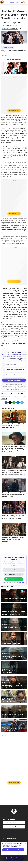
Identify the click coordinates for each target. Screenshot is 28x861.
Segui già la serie (8, 47)
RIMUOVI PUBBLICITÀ (14, 110)
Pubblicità (17, 834)
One (24, 393)
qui (2, 124)
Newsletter (5, 840)
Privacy (14, 833)
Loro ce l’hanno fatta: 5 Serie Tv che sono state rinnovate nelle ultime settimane (13, 539)
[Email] (22, 402)
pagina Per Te (6, 51)
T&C (24, 833)
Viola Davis (4, 398)
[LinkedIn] (18, 402)
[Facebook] (6, 402)
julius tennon (13, 393)
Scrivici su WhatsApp (14, 579)
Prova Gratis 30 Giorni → (9, 838)
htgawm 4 (6, 393)
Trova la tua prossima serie (14, 380)
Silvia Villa (14, 25)
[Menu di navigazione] (24, 2)
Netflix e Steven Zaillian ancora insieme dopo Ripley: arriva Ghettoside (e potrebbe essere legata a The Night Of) (14, 472)
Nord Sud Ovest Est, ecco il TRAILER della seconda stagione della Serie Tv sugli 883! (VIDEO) (13, 425)
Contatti (9, 833)
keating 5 (20, 393)
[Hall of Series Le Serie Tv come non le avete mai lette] (2, 2)
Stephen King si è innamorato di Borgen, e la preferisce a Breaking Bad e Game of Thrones (13, 494)
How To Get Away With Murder (12, 6)
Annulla (13, 852)
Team (3, 834)
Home (2, 6)
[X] (10, 402)
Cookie (19, 833)
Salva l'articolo (5, 55)
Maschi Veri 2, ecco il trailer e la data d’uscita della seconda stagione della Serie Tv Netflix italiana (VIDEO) (13, 517)
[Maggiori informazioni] (20, 28)
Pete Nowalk (4, 395)
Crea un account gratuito (13, 849)
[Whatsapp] (14, 402)
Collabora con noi (9, 834)
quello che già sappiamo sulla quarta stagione (14, 173)
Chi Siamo (4, 833)
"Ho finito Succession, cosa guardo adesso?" (12, 569)
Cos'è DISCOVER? (20, 582)
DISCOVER (14, 2)
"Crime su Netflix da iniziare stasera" (14, 574)
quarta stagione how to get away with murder (13, 396)
